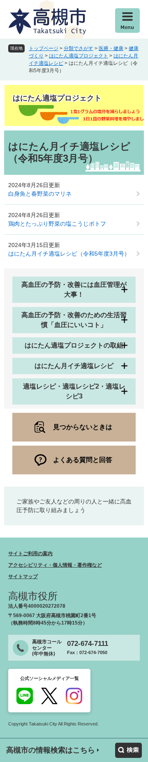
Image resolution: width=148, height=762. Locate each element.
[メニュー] (127, 20)
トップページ (43, 48)
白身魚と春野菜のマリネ (40, 193)
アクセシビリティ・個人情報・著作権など (55, 565)
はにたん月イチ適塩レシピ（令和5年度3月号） (69, 253)
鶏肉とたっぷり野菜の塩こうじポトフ (57, 223)
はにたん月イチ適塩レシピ (74, 365)
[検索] (128, 750)
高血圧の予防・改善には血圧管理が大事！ (74, 289)
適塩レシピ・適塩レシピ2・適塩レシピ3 (74, 391)
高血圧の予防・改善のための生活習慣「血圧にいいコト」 (74, 319)
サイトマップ (23, 576)
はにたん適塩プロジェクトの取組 (74, 345)
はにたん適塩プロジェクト (78, 56)
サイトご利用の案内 (30, 553)
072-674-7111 (87, 643)
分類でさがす (78, 48)
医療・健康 (111, 48)
